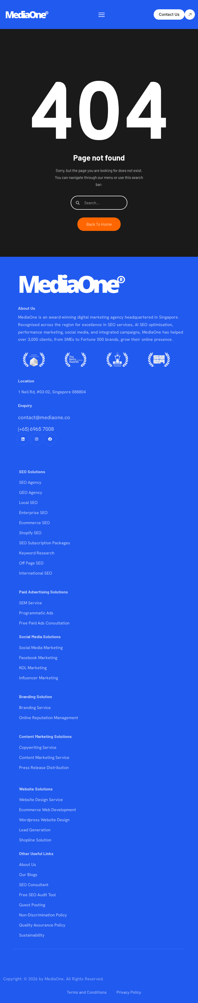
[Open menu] (101, 14)
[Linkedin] (23, 439)
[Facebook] (50, 439)
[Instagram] (36, 439)
